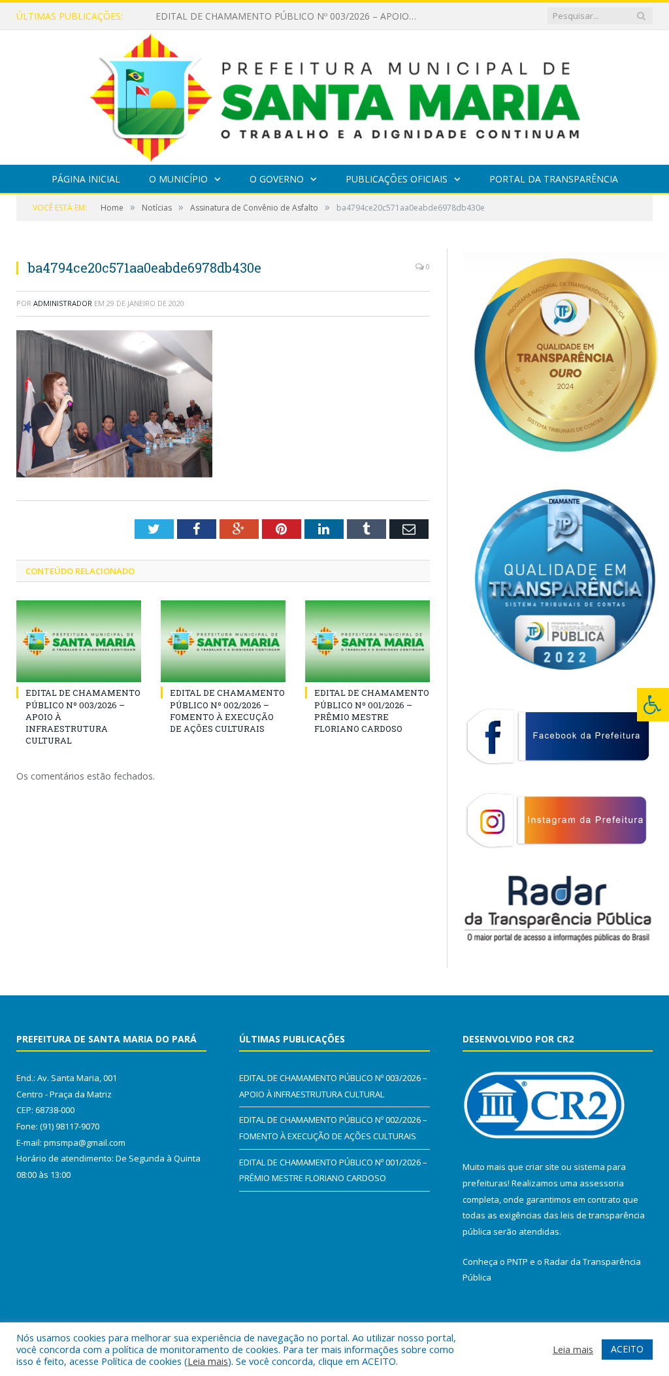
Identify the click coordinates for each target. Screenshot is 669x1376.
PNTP (517, 1261)
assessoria (601, 1183)
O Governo (277, 179)
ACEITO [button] (627, 1349)
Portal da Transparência (553, 179)
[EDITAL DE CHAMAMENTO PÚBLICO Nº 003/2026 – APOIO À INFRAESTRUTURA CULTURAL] (78, 641)
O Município (178, 179)
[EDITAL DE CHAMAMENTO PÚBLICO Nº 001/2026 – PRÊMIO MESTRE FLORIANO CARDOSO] (367, 641)
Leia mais (208, 1361)
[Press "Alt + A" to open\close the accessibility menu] (653, 704)
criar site (542, 1167)
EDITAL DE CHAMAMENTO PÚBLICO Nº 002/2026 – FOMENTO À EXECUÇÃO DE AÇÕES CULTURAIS (289, 16)
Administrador (62, 303)
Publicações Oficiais (397, 179)
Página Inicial (86, 179)
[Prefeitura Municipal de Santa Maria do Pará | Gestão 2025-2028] (335, 94)
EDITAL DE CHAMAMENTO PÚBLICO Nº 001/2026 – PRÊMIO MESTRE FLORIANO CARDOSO (371, 710)
